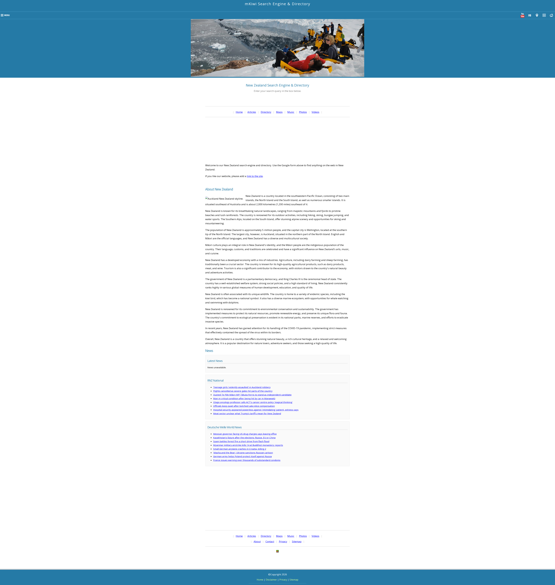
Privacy (283, 541)
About (257, 541)
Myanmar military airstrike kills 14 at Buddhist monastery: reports (248, 445)
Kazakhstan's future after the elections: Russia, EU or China (244, 437)
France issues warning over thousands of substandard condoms (246, 460)
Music (290, 112)
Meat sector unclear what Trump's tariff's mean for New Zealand (247, 413)
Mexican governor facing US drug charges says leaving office (245, 433)
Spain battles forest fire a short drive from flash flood (241, 441)
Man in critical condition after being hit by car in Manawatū (244, 398)
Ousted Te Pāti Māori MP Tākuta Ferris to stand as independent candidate (252, 394)
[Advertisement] (277, 140)
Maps (279, 112)
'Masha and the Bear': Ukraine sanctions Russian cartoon (243, 452)
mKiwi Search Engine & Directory (277, 3)
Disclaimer (271, 579)
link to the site (255, 176)
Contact (270, 541)
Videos (315, 112)
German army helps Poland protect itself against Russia (242, 456)
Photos (303, 112)
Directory (266, 112)
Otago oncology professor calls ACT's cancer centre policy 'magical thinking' (253, 402)
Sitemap (296, 541)
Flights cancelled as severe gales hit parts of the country (242, 390)
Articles (251, 112)
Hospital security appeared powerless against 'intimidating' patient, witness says (255, 409)
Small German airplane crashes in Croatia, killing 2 (239, 448)
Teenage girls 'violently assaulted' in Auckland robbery (242, 387)
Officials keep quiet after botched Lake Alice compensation (244, 405)
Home (239, 112)
